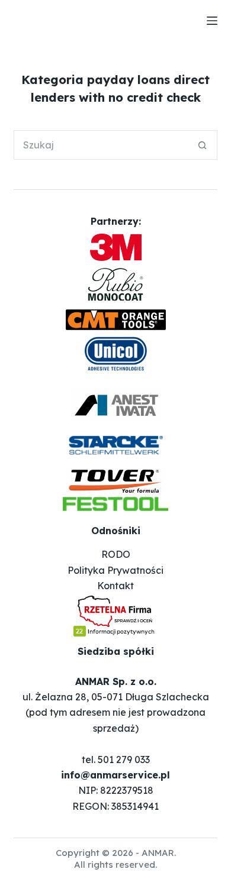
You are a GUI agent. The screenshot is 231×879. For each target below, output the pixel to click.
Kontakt (115, 586)
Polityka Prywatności (115, 570)
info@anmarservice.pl (115, 775)
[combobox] (101, 145)
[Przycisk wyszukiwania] (202, 145)
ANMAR (158, 852)
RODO (115, 554)
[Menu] (212, 20)
